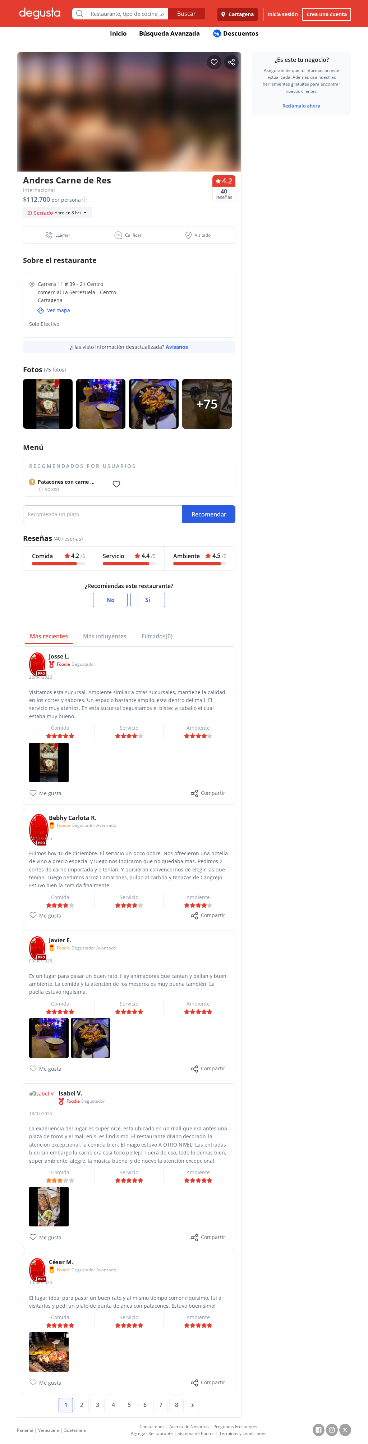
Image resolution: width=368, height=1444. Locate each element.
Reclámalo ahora (301, 106)
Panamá (25, 1430)
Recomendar (209, 514)
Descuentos (236, 33)
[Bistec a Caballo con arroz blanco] (49, 761)
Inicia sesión (282, 14)
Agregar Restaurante (152, 1433)
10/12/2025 (40, 838)
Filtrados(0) (157, 636)
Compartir (213, 792)
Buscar (186, 14)
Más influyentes (104, 636)
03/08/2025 (40, 961)
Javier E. (60, 940)
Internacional (39, 190)
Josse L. (59, 656)
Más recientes (49, 636)
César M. (61, 1262)
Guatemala (75, 1430)
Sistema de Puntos (196, 1433)
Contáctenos (152, 1426)
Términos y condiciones (242, 1433)
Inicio (118, 33)
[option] (129, 114)
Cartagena (240, 14)
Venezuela (48, 1430)
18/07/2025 (40, 1114)
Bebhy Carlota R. (73, 818)
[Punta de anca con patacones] (49, 1351)
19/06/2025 (40, 1283)
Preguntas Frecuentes (235, 1426)
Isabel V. (70, 1093)
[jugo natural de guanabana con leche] (49, 1037)
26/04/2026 (40, 677)
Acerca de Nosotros (189, 1426)
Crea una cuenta (327, 14)
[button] (58, 235)
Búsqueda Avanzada (169, 33)
